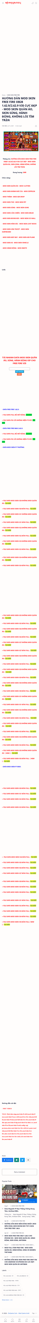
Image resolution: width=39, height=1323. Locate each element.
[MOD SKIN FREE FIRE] (18, 1206)
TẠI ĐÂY (29, 415)
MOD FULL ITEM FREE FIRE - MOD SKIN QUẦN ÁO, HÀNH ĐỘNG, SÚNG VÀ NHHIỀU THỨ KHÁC (20, 1250)
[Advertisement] (19, 27)
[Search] (36, 3)
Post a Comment (19, 1172)
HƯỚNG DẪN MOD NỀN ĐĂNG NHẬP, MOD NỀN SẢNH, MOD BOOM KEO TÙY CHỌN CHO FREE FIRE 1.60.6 (20, 1226)
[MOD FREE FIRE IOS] (18, 1233)
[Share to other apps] (28, 1160)
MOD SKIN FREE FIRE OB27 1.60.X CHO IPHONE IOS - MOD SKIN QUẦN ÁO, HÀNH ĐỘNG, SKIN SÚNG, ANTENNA (19, 1238)
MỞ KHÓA (19, 372)
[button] (32, 3)
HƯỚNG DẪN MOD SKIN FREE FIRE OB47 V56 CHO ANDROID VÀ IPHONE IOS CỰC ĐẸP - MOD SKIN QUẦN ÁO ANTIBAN (20, 1262)
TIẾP (19, 374)
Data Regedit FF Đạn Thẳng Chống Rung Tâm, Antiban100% (19, 1210)
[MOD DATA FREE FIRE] (18, 1221)
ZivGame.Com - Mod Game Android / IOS (21, 1313)
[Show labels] (7, 1300)
